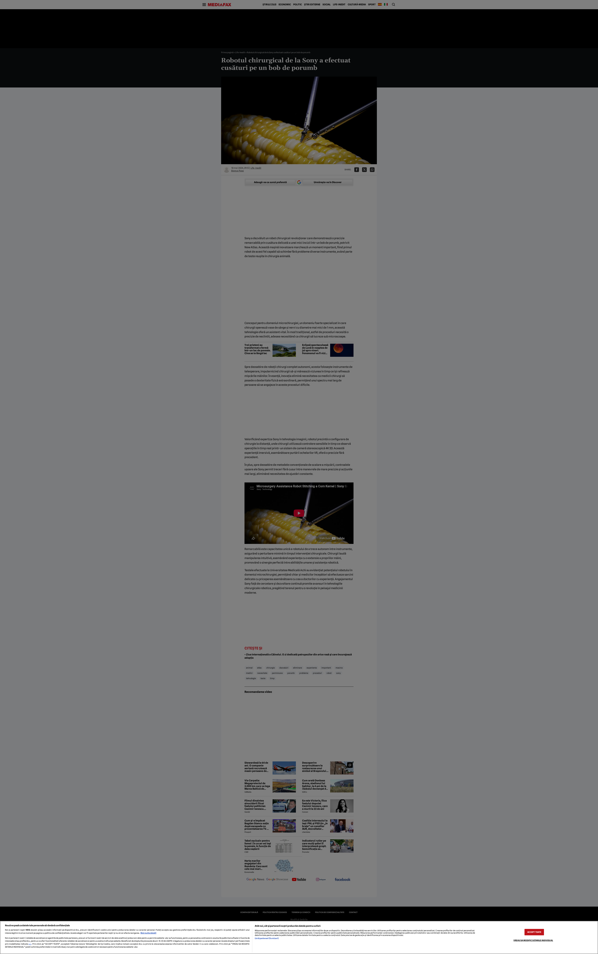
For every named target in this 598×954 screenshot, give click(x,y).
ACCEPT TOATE (534, 932)
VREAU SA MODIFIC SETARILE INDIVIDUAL (533, 940)
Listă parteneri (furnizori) (267, 938)
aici (30, 944)
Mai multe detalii (148, 933)
